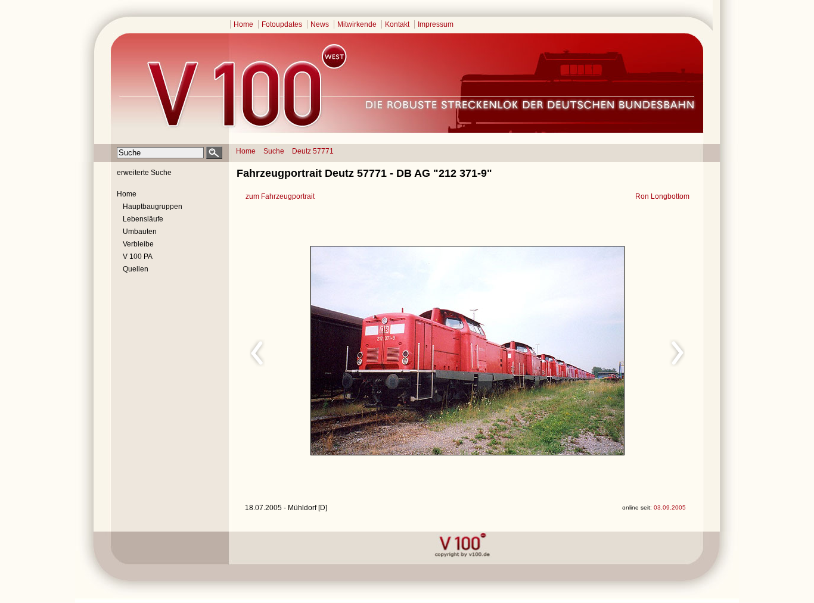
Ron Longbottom (662, 196)
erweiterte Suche (144, 172)
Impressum (435, 24)
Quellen (135, 269)
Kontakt (397, 24)
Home (243, 24)
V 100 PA (138, 256)
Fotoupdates (282, 24)
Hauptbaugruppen (152, 206)
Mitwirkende (357, 24)
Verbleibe (138, 244)
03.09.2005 (670, 507)
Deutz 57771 (313, 151)
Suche (273, 151)
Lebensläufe (143, 219)
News (319, 24)
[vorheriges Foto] (358, 351)
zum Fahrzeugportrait (280, 196)
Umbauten (140, 231)
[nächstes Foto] (573, 351)
